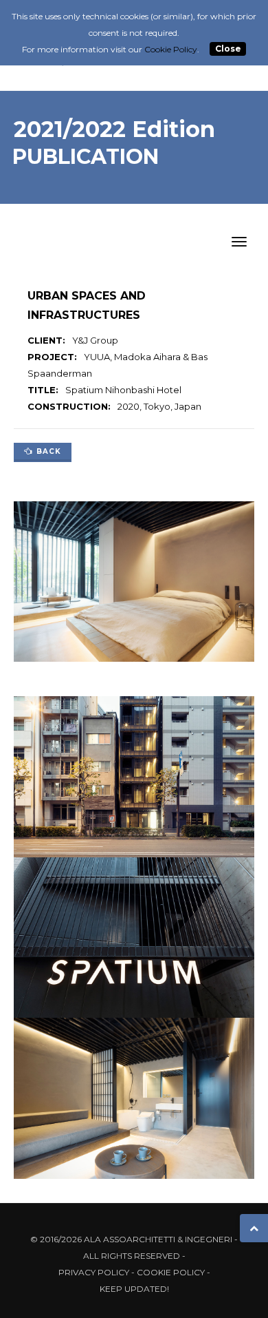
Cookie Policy (171, 1272)
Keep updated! (134, 1289)
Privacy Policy (93, 1272)
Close (228, 49)
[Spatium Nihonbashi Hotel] (134, 779)
